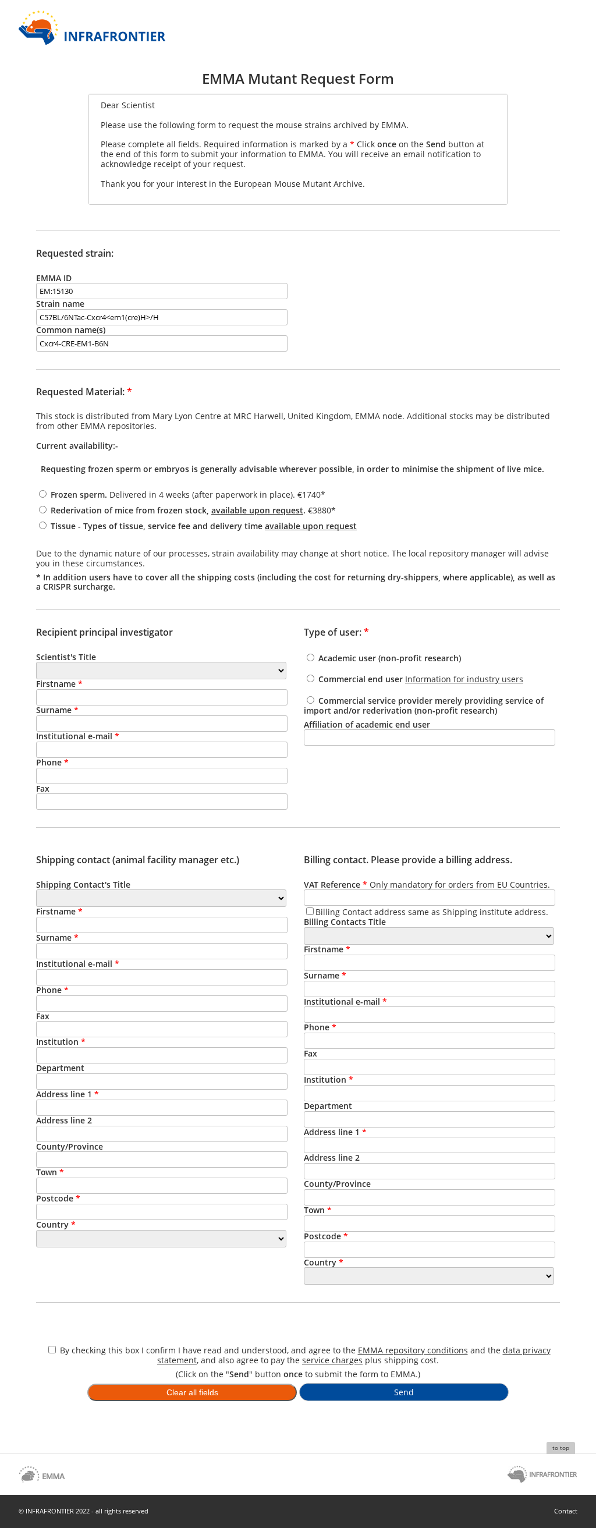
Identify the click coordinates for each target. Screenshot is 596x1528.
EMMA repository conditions (413, 1350)
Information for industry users (464, 679)
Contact (565, 1510)
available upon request (257, 510)
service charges (332, 1360)
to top (560, 1448)
